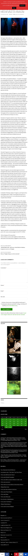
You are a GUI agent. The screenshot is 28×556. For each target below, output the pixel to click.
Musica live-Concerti (5, 535)
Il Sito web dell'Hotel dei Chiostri (8, 474)
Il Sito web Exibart (4, 494)
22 (2, 425)
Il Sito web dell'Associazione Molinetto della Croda (11, 479)
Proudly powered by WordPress (12, 550)
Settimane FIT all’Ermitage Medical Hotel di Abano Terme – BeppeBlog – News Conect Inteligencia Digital (13, 438)
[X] (11, 554)
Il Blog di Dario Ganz (5, 487)
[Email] (21, 554)
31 (10, 427)
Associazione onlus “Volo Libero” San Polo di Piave (11, 472)
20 (21, 423)
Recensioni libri (4, 539)
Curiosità (3, 522)
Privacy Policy (3, 550)
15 (2, 423)
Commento (4, 267)
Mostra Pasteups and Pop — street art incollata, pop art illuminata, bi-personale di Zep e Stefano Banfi (14, 460)
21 (25, 423)
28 (25, 425)
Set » (26, 429)
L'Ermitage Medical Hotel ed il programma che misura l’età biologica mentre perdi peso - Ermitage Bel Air (14, 450)
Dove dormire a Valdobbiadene (7, 499)
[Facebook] (7, 554)
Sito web (3, 296)
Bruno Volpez (3, 459)
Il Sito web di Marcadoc (5, 496)
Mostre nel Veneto (5, 530)
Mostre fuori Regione (5, 527)
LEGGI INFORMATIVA (11, 305)
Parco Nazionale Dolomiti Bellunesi (8, 469)
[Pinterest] (16, 554)
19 (17, 423)
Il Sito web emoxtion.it (5, 482)
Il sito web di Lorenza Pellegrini (7, 506)
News (2, 537)
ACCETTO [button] (22, 5)
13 (21, 421)
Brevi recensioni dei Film (6, 517)
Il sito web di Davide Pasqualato (7, 477)
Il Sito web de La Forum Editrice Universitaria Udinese (12, 484)
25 (14, 425)
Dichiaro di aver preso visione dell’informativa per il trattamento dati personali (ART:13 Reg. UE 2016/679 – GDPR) (14, 304)
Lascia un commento (19, 14)
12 (17, 421)
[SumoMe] (25, 554)
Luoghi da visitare (4, 525)
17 (10, 423)
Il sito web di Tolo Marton (6, 501)
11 (14, 421)
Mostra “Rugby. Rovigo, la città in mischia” (10, 253)
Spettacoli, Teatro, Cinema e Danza (8, 542)
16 (6, 423)
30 (6, 427)
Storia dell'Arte (4, 544)
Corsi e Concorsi (4, 520)
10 (10, 421)
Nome (2, 285)
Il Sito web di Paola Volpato (6, 491)
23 (6, 425)
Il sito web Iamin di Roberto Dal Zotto (9, 489)
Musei (2, 532)
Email (2, 291)
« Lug (2, 429)
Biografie (2, 515)
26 (17, 425)
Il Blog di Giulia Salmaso (6, 504)
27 (21, 425)
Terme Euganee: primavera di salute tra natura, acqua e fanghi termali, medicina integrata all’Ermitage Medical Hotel (14, 446)
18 (14, 423)
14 (25, 421)
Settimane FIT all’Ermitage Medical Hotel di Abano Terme (13, 439)
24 (10, 425)
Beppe (11, 14)
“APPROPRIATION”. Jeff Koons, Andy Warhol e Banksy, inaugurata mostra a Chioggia (13, 247)
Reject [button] (14, 7)
